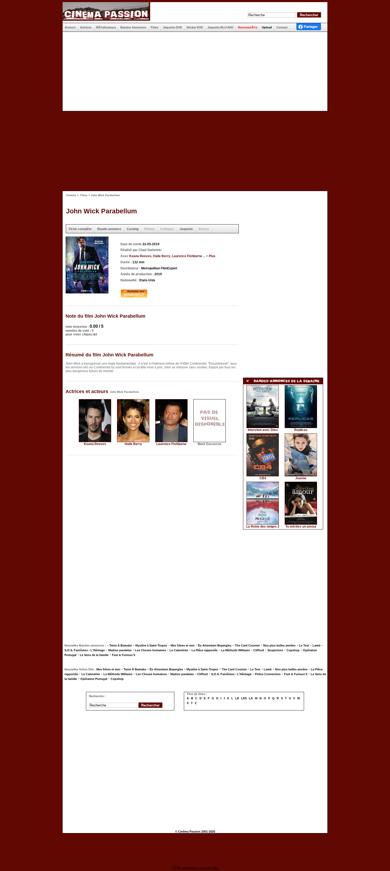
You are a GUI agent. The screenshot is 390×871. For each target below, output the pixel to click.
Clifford (258, 650)
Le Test (304, 645)
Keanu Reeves (140, 256)
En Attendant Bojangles (214, 645)
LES (244, 698)
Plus (212, 256)
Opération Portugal (93, 678)
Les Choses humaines (150, 650)
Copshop (293, 650)
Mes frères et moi (182, 645)
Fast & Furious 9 (123, 655)
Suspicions (275, 650)
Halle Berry (161, 256)
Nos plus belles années (279, 645)
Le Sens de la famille (94, 655)
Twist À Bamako (120, 645)
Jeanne (300, 478)
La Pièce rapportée (205, 650)
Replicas (300, 430)
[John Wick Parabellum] (87, 292)
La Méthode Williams (235, 650)
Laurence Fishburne (187, 256)
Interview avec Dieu (263, 430)
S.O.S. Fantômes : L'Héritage (84, 650)
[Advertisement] (193, 71)
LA (251, 698)
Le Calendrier (179, 650)
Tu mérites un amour (301, 526)
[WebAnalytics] (195, 850)
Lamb (316, 645)
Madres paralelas (120, 650)
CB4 (262, 478)
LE (237, 698)
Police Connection (268, 674)
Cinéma (71, 195)
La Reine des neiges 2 (262, 526)
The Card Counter (247, 645)
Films (84, 195)
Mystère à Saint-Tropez (151, 645)
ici (95, 334)
